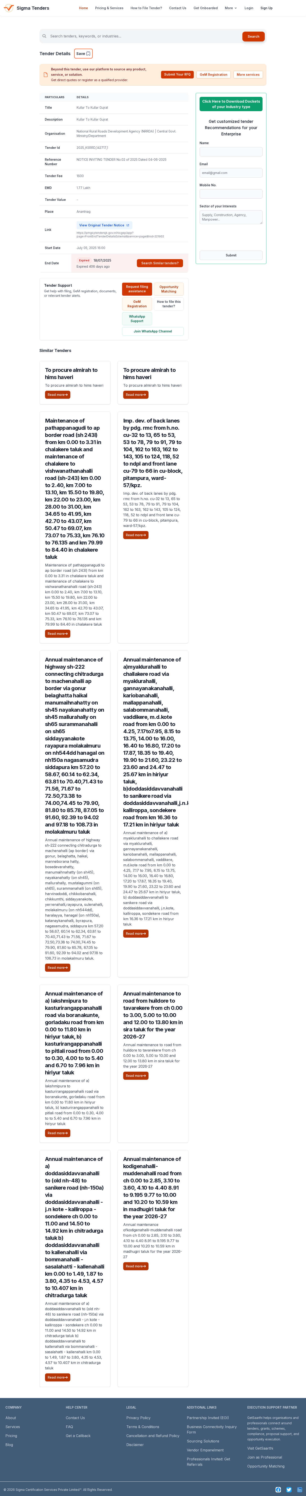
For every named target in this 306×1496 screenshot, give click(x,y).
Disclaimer (135, 1444)
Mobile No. (208, 185)
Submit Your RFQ (177, 74)
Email (204, 164)
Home (83, 8)
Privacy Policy (138, 1418)
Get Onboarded (206, 8)
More (229, 8)
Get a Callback (78, 1435)
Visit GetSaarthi (260, 1448)
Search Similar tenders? (160, 263)
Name (204, 143)
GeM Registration (213, 74)
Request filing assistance (137, 289)
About (10, 1418)
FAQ (69, 1426)
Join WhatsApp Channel (153, 331)
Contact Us (177, 8)
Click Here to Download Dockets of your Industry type (231, 104)
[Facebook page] (278, 1489)
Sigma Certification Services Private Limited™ (49, 1490)
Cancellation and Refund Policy (152, 1435)
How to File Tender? (146, 8)
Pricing (11, 1435)
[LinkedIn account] (299, 1489)
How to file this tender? (169, 304)
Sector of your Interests (218, 206)
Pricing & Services (109, 8)
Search (253, 36)
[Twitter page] (289, 1489)
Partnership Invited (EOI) (208, 1418)
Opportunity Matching (168, 289)
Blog (9, 1444)
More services (248, 74)
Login (249, 8)
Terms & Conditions (142, 1426)
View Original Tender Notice (101, 225)
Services (12, 1426)
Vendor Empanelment (205, 1450)
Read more (56, 395)
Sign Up (267, 8)
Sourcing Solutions (203, 1441)
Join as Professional (264, 1457)
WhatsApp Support (137, 318)
